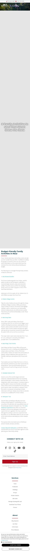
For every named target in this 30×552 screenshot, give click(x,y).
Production (15, 486)
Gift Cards (15, 498)
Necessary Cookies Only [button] (15, 549)
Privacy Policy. (19, 467)
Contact (15, 507)
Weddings (15, 489)
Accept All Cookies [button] (15, 545)
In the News (15, 527)
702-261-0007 (11, 1)
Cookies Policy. (4, 540)
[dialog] (15, 542)
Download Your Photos (15, 504)
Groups (15, 492)
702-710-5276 (20, 1)
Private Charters (15, 495)
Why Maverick (15, 521)
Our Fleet (15, 524)
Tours (15, 483)
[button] (15, 542)
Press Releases (15, 530)
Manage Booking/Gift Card (15, 501)
